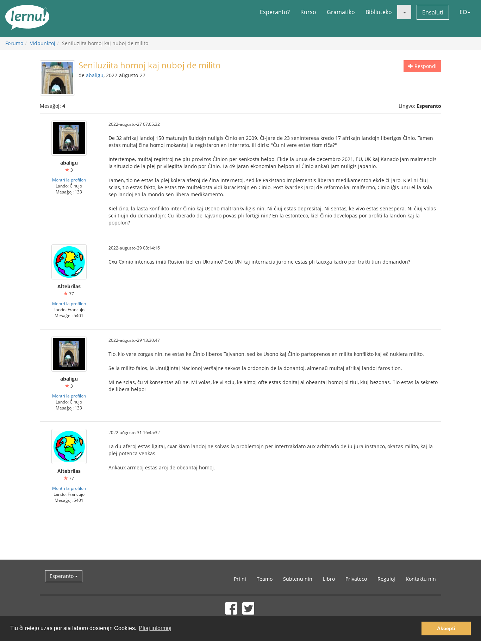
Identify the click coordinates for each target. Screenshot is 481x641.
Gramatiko (341, 12)
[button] (404, 12)
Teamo (265, 578)
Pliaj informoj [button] (155, 628)
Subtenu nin (297, 578)
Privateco (356, 578)
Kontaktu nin (421, 578)
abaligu (95, 75)
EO (463, 12)
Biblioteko (379, 12)
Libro (329, 578)
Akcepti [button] (446, 628)
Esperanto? (275, 12)
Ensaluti (432, 12)
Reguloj (386, 578)
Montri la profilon (69, 180)
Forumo (14, 43)
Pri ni (240, 578)
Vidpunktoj (42, 43)
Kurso (308, 12)
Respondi (425, 66)
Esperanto (62, 576)
